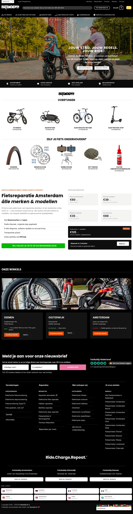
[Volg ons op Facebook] (126, 1)
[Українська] (130, 505)
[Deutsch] (111, 505)
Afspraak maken (12, 335)
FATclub (121, 1)
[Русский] (124, 505)
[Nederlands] (103, 505)
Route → (70, 333)
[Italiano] (114, 505)
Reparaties (98, 1)
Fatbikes (8, 15)
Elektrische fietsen (26, 15)
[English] (105, 505)
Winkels (114, 1)
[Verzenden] (90, 8)
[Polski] (116, 505)
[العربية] (97, 505)
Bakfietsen (46, 15)
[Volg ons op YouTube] (130, 1)
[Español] (127, 505)
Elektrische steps (65, 15)
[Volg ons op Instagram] (128, 1)
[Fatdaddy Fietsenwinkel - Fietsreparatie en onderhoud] (10, 8)
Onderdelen (84, 15)
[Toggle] (4, 385)
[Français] (108, 505)
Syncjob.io (34, 507)
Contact (107, 1)
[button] (118, 7)
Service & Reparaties (105, 15)
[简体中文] (100, 505)
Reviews (89, 1)
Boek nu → (123, 244)
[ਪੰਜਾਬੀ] (122, 505)
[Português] (119, 505)
